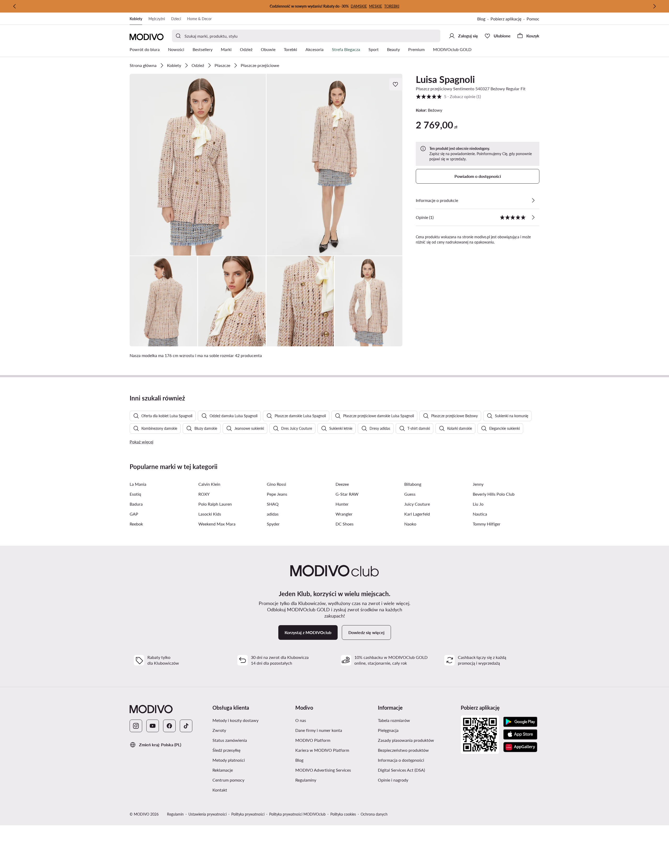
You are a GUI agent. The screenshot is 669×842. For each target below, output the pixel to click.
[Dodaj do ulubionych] (396, 84)
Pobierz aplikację (506, 18)
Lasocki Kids (209, 513)
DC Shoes (345, 523)
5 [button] (448, 96)
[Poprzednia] (14, 6)
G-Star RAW (347, 493)
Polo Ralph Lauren (215, 503)
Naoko (410, 523)
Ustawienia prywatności (207, 814)
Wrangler (344, 513)
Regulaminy (305, 779)
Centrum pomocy (228, 779)
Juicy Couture (417, 503)
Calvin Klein (209, 484)
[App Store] (520, 734)
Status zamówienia (229, 740)
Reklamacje (222, 769)
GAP (134, 513)
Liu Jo (478, 503)
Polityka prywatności (247, 814)
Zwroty (219, 730)
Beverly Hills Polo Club (494, 493)
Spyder (273, 523)
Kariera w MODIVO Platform (322, 750)
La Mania (138, 484)
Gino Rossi (276, 484)
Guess (410, 493)
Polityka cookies (343, 814)
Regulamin (175, 814)
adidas (273, 513)
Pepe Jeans (277, 493)
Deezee (342, 484)
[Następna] (654, 6)
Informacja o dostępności (401, 760)
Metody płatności (228, 760)
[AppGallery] (520, 747)
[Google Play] (520, 722)
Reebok (136, 523)
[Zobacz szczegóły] (533, 200)
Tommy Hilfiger (486, 523)
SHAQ (273, 503)
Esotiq (135, 493)
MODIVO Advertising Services (323, 769)
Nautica (480, 513)
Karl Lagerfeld (417, 513)
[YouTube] (152, 726)
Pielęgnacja (388, 730)
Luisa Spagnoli (445, 79)
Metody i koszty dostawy (235, 720)
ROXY (204, 493)
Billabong (412, 484)
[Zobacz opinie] (533, 217)
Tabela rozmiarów (394, 720)
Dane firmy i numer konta (318, 730)
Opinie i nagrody (393, 779)
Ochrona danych (374, 814)
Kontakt (219, 789)
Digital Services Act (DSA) (401, 769)
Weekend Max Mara (216, 523)
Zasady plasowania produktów (406, 740)
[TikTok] (186, 726)
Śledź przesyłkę (226, 750)
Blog (481, 18)
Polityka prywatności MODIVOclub (297, 814)
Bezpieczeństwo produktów (403, 750)
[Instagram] (136, 726)
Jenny (478, 484)
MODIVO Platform (312, 740)
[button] (198, 165)
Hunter (342, 503)
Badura (136, 503)
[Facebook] (169, 726)
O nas (300, 720)
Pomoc (533, 18)
